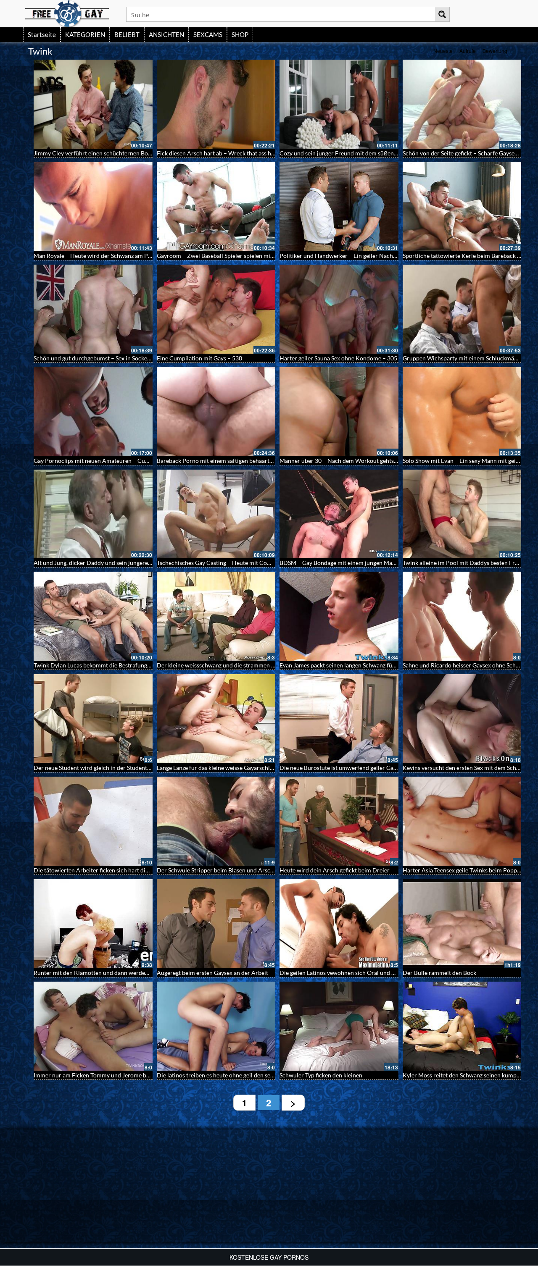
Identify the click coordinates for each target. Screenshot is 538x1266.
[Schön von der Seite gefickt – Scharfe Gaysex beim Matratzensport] (462, 104)
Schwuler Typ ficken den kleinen (321, 1075)
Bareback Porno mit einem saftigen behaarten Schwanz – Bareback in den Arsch (260, 460)
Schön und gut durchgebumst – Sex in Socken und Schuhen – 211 (117, 358)
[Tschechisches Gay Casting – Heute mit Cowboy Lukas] (216, 514)
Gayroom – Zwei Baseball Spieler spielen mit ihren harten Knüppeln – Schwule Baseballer (273, 255)
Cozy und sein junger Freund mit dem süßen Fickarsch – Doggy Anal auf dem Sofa (385, 153)
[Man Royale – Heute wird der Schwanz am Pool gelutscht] (93, 206)
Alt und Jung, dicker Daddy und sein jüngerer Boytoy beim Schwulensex (126, 562)
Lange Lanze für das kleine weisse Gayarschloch (218, 767)
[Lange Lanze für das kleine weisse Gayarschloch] (216, 718)
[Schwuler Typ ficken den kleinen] (339, 1026)
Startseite (42, 34)
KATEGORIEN (85, 34)
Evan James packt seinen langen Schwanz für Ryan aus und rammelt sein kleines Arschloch (396, 665)
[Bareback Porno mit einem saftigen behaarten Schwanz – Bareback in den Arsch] (216, 411)
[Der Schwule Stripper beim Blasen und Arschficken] (216, 821)
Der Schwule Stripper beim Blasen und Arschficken (223, 870)
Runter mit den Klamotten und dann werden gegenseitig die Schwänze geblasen (136, 972)
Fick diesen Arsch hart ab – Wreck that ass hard (218, 153)
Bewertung (495, 50)
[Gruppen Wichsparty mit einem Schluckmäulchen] (462, 309)
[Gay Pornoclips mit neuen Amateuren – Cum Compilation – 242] (93, 411)
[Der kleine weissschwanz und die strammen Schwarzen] (216, 616)
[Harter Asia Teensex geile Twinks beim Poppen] (462, 821)
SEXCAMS (207, 34)
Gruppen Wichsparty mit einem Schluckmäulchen (467, 358)
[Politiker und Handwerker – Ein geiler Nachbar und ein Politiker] (339, 206)
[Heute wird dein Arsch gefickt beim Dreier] (339, 821)
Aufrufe (467, 50)
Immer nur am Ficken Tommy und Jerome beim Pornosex (108, 1075)
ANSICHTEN (166, 34)
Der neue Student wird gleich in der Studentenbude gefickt (109, 767)
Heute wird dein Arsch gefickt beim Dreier (335, 870)
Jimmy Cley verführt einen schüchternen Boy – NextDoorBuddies (119, 153)
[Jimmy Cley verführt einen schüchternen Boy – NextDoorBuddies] (93, 104)
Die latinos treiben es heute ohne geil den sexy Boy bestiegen (235, 1075)
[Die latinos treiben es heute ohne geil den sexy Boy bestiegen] (216, 1026)
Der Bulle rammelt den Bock (439, 972)
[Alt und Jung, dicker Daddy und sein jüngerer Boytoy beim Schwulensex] (93, 514)
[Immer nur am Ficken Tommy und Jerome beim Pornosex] (93, 1026)
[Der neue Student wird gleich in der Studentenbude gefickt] (93, 718)
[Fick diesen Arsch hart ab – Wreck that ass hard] (216, 104)
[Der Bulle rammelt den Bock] (462, 923)
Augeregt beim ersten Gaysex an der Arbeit (212, 972)
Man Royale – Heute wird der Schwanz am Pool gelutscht (108, 255)
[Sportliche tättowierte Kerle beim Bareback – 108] (462, 206)
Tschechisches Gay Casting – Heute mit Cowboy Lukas (227, 562)
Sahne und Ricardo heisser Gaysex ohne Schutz (463, 665)
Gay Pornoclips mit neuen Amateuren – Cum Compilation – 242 (117, 460)
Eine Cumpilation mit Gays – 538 (199, 358)
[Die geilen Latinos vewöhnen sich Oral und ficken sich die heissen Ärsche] (339, 923)
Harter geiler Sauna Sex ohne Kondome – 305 (338, 358)
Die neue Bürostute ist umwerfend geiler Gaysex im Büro (353, 767)
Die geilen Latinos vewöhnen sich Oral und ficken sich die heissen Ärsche (374, 972)
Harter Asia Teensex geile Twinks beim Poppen (463, 870)
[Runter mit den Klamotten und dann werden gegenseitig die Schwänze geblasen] (93, 923)
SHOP (240, 34)
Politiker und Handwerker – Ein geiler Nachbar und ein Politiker (363, 255)
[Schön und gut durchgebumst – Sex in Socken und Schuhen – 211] (93, 309)
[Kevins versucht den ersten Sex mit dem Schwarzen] (462, 718)
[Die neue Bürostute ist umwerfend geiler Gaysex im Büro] (339, 718)
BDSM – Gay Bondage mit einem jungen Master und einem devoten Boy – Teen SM (386, 562)
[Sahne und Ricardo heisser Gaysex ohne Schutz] (462, 616)
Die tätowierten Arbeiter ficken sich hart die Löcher (101, 870)
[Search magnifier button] (442, 14)
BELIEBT (127, 34)
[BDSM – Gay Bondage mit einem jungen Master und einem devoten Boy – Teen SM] (339, 514)
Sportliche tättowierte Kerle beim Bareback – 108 (467, 255)
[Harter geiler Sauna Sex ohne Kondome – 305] (339, 309)
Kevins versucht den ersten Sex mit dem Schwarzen (469, 767)
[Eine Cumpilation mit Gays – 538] (216, 309)
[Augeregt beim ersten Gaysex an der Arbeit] (216, 923)
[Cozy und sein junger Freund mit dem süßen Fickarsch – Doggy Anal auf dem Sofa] (339, 104)
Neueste (443, 50)
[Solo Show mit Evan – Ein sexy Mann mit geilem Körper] (462, 411)
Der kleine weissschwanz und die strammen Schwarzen (228, 665)
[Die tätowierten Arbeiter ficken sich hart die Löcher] (93, 821)
